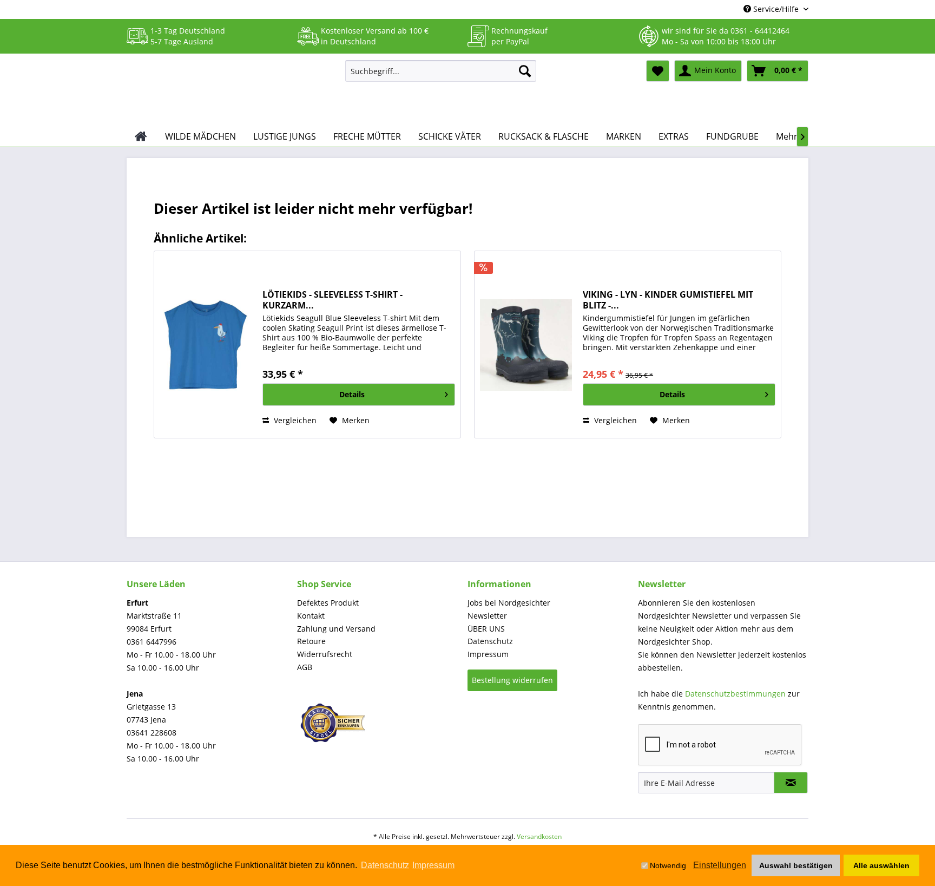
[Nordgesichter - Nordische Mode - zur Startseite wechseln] (231, 90)
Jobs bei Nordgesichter (508, 603)
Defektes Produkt (328, 603)
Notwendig (668, 865)
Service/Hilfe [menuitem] (776, 9)
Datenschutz (490, 641)
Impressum (488, 654)
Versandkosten (539, 836)
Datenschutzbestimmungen (735, 693)
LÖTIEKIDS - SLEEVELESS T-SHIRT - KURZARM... (332, 300)
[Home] (141, 136)
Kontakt (311, 616)
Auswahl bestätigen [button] (796, 865)
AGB (304, 667)
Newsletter (487, 616)
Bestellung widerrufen (512, 680)
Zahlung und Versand (336, 629)
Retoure (311, 641)
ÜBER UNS (486, 629)
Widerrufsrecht (324, 654)
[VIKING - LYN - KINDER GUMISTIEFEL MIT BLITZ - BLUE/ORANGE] (526, 344)
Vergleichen (294, 420)
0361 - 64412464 (759, 30)
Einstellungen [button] (719, 865)
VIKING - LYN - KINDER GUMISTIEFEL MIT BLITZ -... (668, 300)
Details (352, 394)
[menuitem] (440, 71)
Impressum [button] (433, 865)
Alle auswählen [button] (881, 865)
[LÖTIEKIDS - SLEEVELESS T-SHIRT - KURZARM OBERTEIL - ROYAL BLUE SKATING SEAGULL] (206, 344)
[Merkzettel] (657, 71)
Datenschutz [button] (385, 865)
